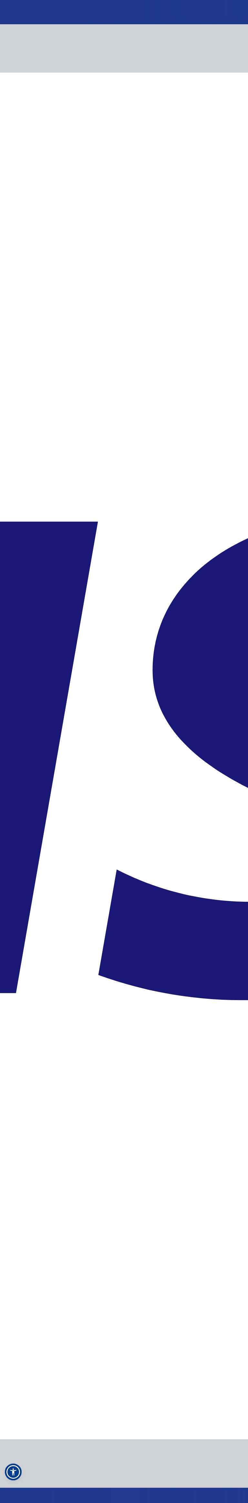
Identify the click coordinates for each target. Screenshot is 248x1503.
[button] (13, 1472)
